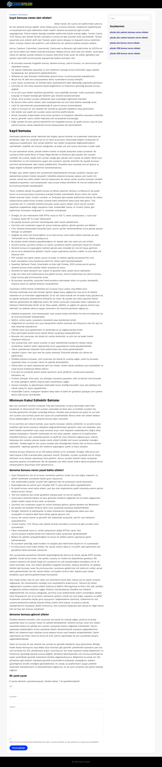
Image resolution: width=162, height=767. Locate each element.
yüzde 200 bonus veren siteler (125, 53)
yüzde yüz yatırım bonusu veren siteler (129, 32)
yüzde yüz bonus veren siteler (125, 43)
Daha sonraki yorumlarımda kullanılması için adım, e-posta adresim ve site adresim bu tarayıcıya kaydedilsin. (54, 742)
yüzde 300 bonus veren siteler (125, 48)
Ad (11, 686)
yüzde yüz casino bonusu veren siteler (129, 37)
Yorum (12, 707)
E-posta (13, 696)
